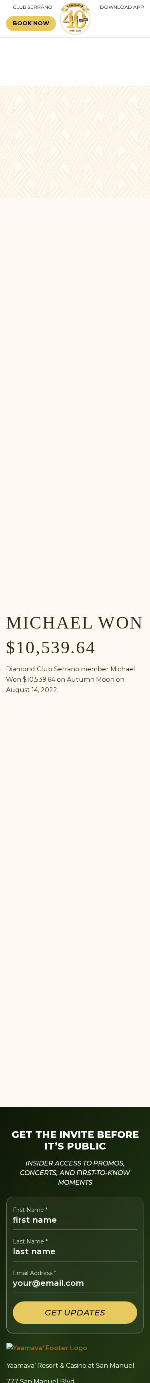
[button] (121, 23)
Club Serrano (29, 7)
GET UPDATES (75, 1312)
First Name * (30, 1210)
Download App (122, 7)
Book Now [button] (31, 23)
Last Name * (30, 1241)
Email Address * (34, 1273)
